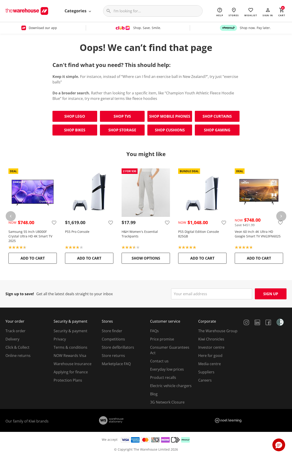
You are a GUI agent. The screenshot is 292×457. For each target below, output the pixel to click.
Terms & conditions (70, 347)
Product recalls (163, 377)
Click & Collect (17, 347)
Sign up (270, 293)
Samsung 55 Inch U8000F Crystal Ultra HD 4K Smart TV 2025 (30, 236)
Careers (205, 380)
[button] (268, 11)
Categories (76, 10)
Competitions (113, 339)
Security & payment (70, 330)
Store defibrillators (118, 347)
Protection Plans (68, 380)
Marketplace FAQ (116, 363)
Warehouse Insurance (72, 363)
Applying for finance (71, 372)
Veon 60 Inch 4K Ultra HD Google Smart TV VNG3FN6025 (258, 233)
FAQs (154, 330)
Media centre (209, 363)
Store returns (113, 355)
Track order (15, 330)
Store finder (112, 330)
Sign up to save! (19, 293)
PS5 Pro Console (77, 231)
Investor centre (211, 347)
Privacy (60, 339)
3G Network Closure (167, 402)
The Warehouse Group (217, 330)
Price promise (162, 339)
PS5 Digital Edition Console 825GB (198, 233)
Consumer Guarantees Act (169, 350)
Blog (154, 393)
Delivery (12, 339)
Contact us (159, 361)
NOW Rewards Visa (70, 355)
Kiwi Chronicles (211, 339)
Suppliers (206, 372)
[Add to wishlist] (54, 223)
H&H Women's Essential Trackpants (140, 233)
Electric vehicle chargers (171, 385)
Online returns (18, 355)
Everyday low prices (167, 369)
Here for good (210, 355)
